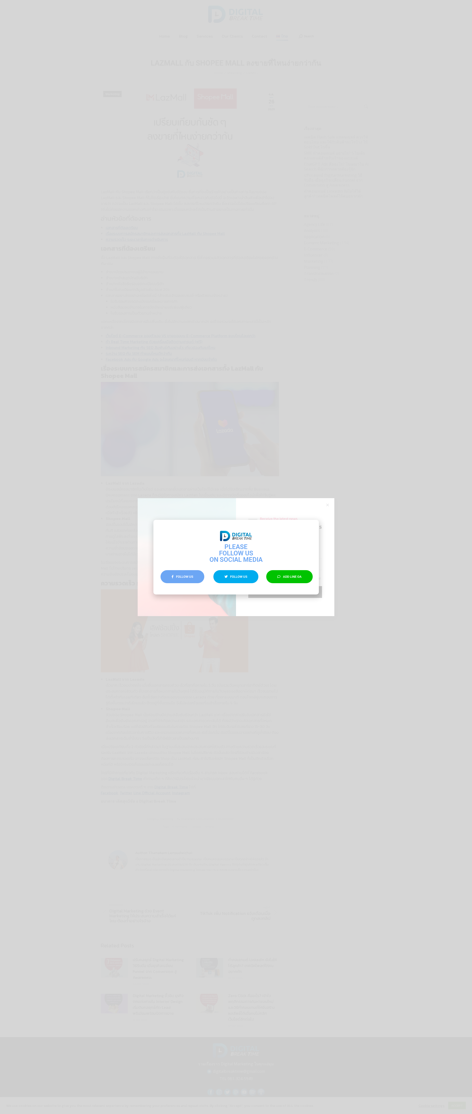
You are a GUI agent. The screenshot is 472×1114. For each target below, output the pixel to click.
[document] (236, 557)
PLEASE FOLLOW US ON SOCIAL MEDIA (236, 553)
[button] (311, 527)
